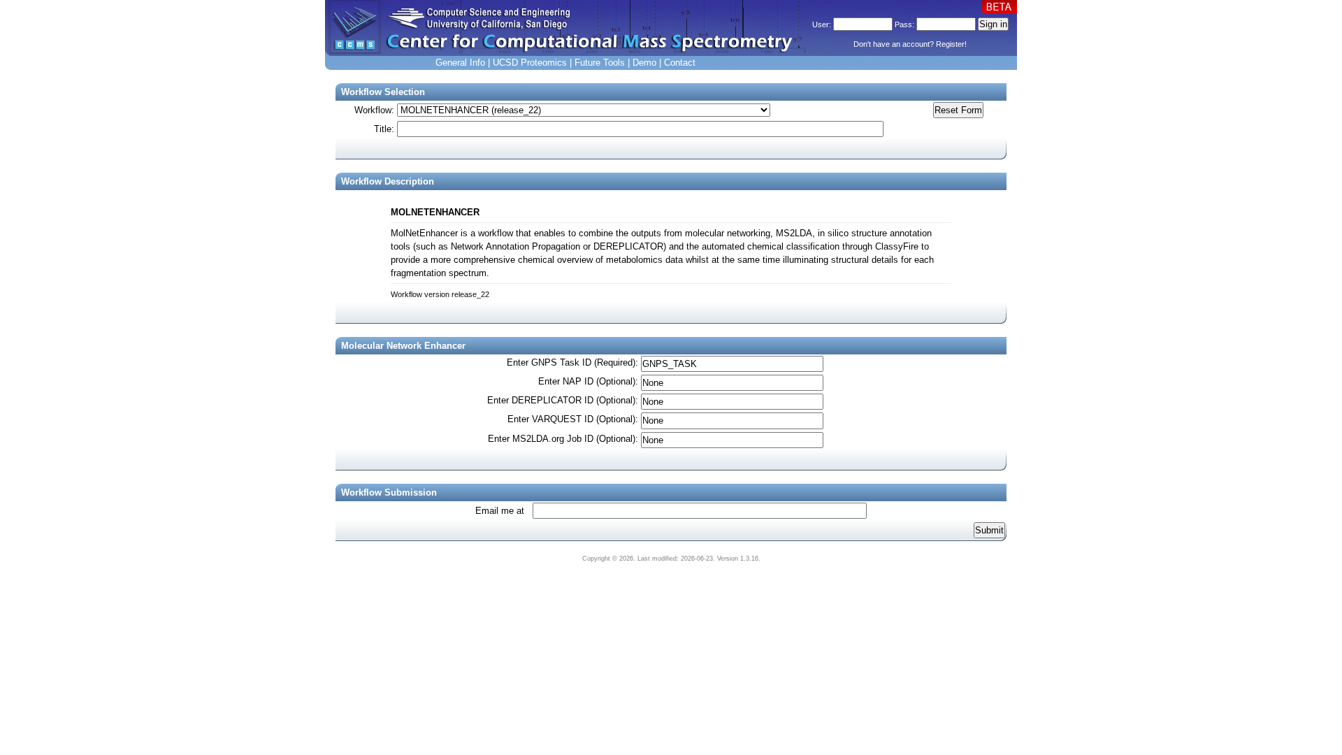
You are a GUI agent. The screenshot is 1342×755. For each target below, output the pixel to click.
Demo (644, 62)
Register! (951, 44)
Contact (679, 62)
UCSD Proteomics (530, 62)
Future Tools (600, 62)
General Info (460, 62)
